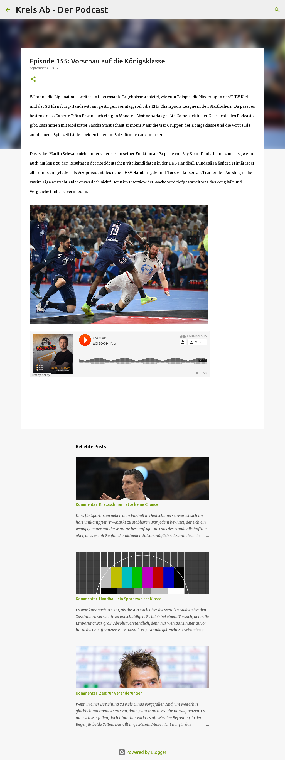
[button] (33, 79)
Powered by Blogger (145, 752)
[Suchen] (115, 9)
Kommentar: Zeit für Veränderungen (109, 693)
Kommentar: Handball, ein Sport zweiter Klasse (118, 599)
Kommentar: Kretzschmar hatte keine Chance (117, 504)
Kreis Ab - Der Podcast (62, 9)
